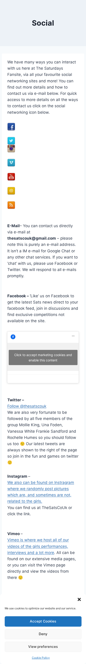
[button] (79, 599)
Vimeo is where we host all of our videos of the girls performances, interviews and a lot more (38, 546)
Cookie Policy (41, 657)
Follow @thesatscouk (26, 406)
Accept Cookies (43, 621)
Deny (43, 634)
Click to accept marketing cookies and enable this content (43, 357)
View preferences (43, 646)
